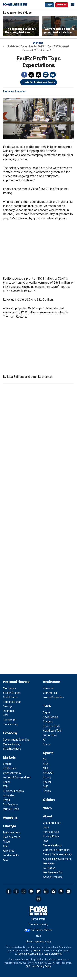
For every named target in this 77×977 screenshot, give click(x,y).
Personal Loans (12, 701)
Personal (48, 688)
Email (53, 75)
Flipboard (38, 891)
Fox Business (15, 4)
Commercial (50, 692)
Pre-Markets (10, 804)
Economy (10, 733)
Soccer (47, 781)
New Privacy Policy (38, 924)
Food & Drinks (11, 855)
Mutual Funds (11, 809)
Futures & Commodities (17, 777)
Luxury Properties (53, 697)
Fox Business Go (52, 872)
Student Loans (11, 692)
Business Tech (51, 726)
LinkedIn (46, 891)
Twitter (31, 75)
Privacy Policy (51, 836)
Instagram (24, 891)
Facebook (24, 75)
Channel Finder (52, 822)
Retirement (9, 719)
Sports (48, 753)
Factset (37, 950)
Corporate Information (56, 849)
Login (49, 5)
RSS (53, 891)
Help (38, 935)
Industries (9, 795)
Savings (7, 706)
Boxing (47, 777)
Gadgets (48, 721)
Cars (5, 846)
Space (46, 744)
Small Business (12, 748)
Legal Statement (53, 954)
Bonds (6, 781)
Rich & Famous (11, 837)
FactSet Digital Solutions (30, 954)
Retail (6, 800)
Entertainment (11, 832)
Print (46, 75)
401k (6, 715)
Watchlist (10, 818)
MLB (45, 768)
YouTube (31, 891)
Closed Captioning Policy (57, 854)
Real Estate (51, 682)
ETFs (6, 786)
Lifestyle (9, 826)
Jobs (46, 827)
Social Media (50, 717)
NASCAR (48, 772)
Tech (47, 706)
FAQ (45, 840)
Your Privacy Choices (42, 930)
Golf (45, 786)
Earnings (38, 43)
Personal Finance (16, 682)
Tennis (47, 790)
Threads (38, 75)
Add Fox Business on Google (40, 82)
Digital (46, 712)
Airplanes (8, 850)
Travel (6, 841)
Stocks (7, 763)
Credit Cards (10, 697)
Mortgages (9, 688)
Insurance (9, 710)
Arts (5, 859)
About (47, 816)
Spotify (68, 891)
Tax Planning (10, 724)
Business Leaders (13, 790)
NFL (45, 759)
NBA (45, 763)
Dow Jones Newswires (15, 91)
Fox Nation (49, 867)
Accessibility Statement (57, 858)
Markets (9, 757)
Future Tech (50, 735)
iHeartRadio (38, 899)
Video (47, 808)
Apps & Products (53, 876)
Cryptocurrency (12, 772)
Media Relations (52, 845)
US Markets (10, 768)
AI (44, 739)
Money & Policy (12, 744)
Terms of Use (51, 831)
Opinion (49, 800)
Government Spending (16, 739)
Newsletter (61, 891)
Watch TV (61, 5)
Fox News (48, 863)
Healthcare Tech (52, 730)
